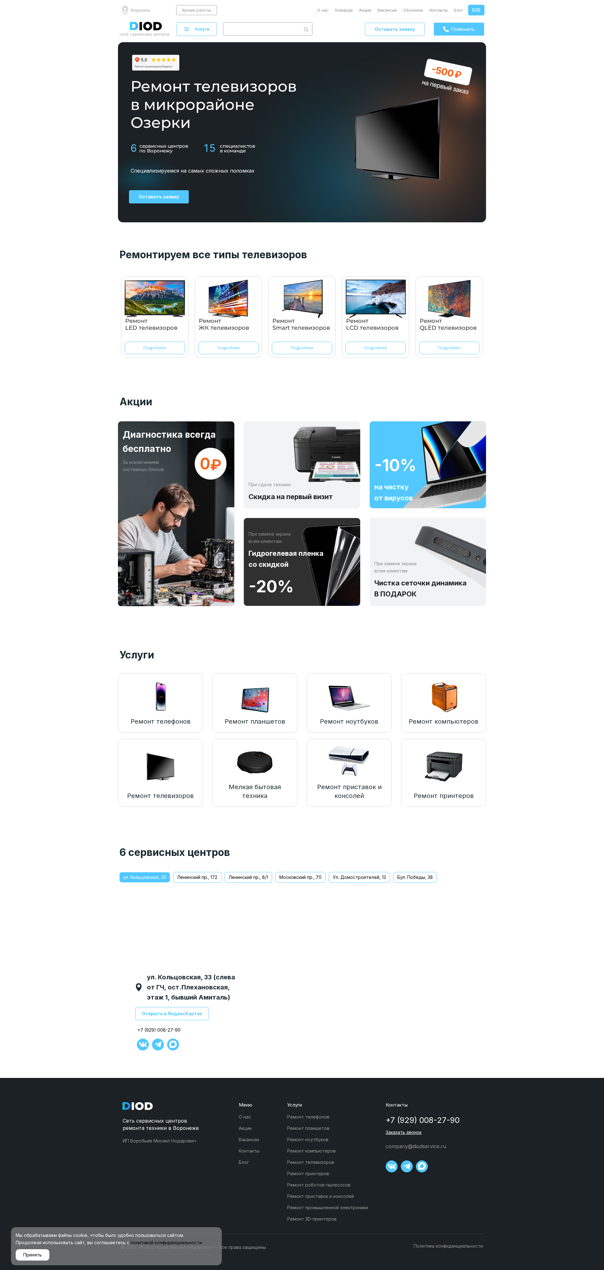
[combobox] (261, 29)
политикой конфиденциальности (166, 1242)
